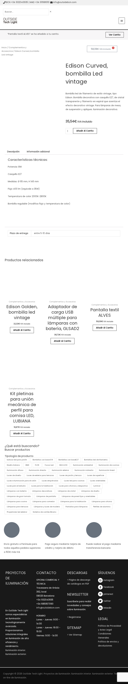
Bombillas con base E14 (43, 460)
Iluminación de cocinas (109, 465)
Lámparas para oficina (102, 501)
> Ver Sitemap (74, 634)
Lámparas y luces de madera (47, 507)
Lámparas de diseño (90, 491)
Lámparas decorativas (42, 491)
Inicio (4, 47)
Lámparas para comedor (44, 501)
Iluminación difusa (15, 470)
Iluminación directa (37, 470)
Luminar (96, 486)
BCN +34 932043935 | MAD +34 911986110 (27, 2)
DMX (27, 465)
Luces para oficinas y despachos (73, 486)
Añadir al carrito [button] (22, 330)
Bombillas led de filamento (96, 460)
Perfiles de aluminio (101, 507)
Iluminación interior (15, 650)
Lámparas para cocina (17, 501)
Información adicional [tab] (38, 151)
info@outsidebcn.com (64, 2)
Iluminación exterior (15, 654)
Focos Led (49, 465)
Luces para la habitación (42, 486)
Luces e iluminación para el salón (21, 481)
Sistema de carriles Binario (44, 512)
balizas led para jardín (17, 460)
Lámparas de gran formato (19, 496)
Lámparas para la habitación (73, 501)
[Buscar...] (26, 11)
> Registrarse (74, 617)
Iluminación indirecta (84, 470)
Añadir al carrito (85, 130)
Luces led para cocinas (74, 481)
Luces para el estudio (16, 486)
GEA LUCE (63, 465)
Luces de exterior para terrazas (40, 475)
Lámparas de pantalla (46, 496)
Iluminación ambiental (83, 465)
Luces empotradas (50, 481)
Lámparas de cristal (67, 491)
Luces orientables (97, 481)
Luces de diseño (14, 475)
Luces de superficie (95, 475)
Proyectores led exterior (17, 512)
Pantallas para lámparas (77, 507)
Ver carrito (115, 34)
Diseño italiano (13, 465)
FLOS (37, 465)
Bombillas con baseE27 (69, 460)
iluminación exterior (60, 470)
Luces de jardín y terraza (70, 475)
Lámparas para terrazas (17, 507)
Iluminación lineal (107, 470)
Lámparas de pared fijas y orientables (78, 496)
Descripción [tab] (13, 151)
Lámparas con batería (17, 491)
